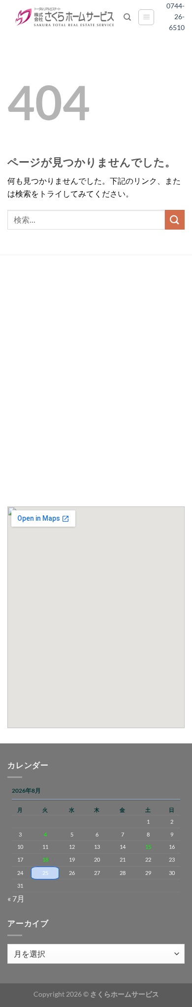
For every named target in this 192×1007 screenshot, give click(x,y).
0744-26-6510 (179, 17)
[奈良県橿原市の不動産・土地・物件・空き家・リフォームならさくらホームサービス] (65, 17)
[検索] (127, 17)
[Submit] (175, 219)
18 (45, 859)
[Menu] (146, 17)
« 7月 (16, 898)
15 (148, 846)
